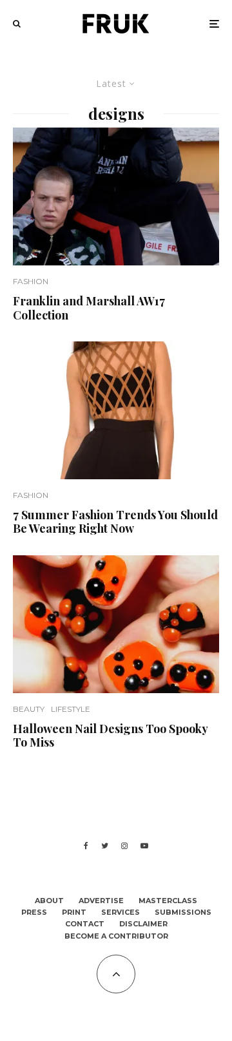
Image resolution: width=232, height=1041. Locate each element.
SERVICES (120, 912)
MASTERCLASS (168, 900)
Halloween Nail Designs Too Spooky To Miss (110, 736)
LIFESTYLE (70, 709)
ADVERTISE (101, 900)
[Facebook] (86, 846)
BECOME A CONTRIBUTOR (116, 936)
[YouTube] (144, 846)
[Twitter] (105, 846)
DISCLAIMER (143, 923)
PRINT (74, 912)
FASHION (30, 281)
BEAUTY (28, 709)
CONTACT (84, 923)
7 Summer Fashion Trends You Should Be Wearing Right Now (115, 522)
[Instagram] (124, 846)
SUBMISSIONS (183, 912)
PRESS (34, 912)
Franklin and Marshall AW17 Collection (89, 308)
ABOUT (49, 900)
